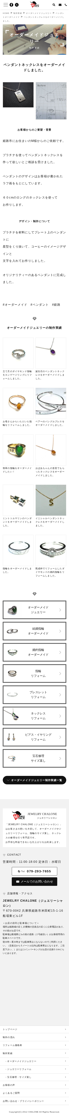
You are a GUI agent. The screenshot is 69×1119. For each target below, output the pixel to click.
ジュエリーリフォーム (19, 1069)
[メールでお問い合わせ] (60, 4)
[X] (18, 5)
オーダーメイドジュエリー (21, 1061)
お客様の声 (9, 1085)
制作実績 (8, 1053)
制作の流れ (9, 1037)
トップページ (10, 1029)
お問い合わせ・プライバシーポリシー (23, 1101)
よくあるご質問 (11, 1093)
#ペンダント (40, 304)
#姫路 (56, 304)
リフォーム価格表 (12, 1045)
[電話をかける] (66, 4)
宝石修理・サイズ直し (19, 1077)
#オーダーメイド (15, 304)
